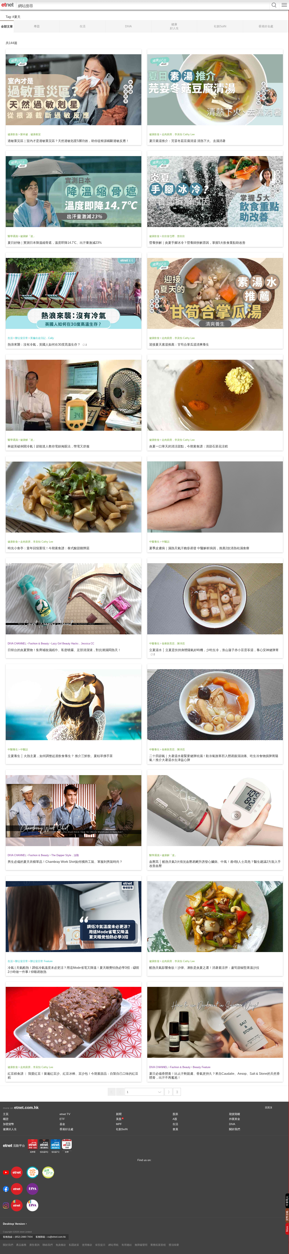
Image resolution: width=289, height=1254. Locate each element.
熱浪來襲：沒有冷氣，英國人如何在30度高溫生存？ (44, 344)
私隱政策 (74, 1244)
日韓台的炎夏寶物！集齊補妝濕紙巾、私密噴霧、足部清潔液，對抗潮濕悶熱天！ (64, 650)
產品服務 (21, 1244)
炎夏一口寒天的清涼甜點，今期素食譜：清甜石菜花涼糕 (188, 446)
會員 (175, 1129)
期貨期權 (234, 1114)
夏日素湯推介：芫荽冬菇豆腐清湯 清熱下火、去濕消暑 (187, 141)
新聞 (118, 1114)
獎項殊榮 (174, 1244)
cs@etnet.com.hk (56, 1237)
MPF (119, 1124)
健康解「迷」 (28, 236)
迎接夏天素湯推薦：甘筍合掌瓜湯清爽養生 (179, 344)
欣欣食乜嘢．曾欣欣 (173, 236)
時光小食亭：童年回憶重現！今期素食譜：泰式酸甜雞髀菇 (48, 548)
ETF (62, 1119)
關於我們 (234, 1129)
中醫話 (165, 541)
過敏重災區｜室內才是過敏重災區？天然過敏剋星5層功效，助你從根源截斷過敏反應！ (68, 141)
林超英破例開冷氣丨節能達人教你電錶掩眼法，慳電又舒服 (48, 446)
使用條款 (87, 1244)
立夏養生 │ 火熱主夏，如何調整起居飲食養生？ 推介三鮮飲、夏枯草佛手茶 (60, 756)
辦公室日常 (21, 338)
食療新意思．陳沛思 (173, 643)
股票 (175, 1114)
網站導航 (113, 1244)
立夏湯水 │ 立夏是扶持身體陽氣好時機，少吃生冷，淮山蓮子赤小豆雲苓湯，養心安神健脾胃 (214, 650)
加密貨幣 (8, 1124)
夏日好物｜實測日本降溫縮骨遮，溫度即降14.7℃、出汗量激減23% (55, 242)
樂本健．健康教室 (30, 134)
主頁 (5, 1114)
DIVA (232, 1124)
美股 (119, 1119)
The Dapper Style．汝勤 (65, 855)
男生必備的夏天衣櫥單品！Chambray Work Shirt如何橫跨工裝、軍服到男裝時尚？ (65, 861)
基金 (62, 1124)
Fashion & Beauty (39, 643)
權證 (5, 1119)
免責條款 (61, 1244)
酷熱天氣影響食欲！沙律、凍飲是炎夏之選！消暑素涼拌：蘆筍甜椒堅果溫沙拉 (204, 967)
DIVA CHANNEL (17, 643)
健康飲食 (13, 134)
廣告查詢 (34, 1244)
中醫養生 (154, 541)
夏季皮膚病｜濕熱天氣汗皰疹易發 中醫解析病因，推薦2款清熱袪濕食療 (199, 548)
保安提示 (100, 1244)
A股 (175, 1119)
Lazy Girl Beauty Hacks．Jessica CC (72, 643)
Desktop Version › (15, 1223)
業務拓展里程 (158, 1244)
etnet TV (65, 1114)
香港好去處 (66, 1129)
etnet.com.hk (26, 1107)
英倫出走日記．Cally (42, 338)
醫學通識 (13, 236)
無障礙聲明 (141, 1244)
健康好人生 (10, 1129)
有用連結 (126, 1244)
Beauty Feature (201, 1067)
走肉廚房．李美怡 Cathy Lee (178, 134)
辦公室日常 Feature (41, 961)
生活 (10, 338)
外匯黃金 (234, 1119)
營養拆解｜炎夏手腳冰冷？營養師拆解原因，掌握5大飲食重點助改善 (197, 242)
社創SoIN (122, 1129)
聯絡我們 (47, 1244)
